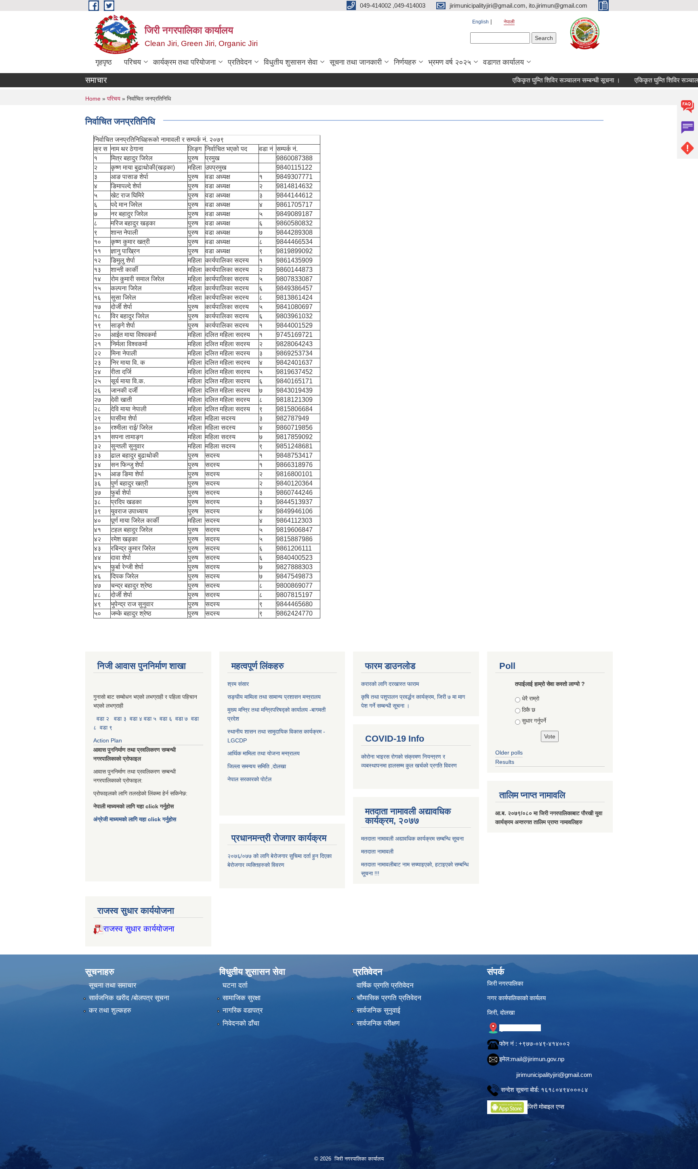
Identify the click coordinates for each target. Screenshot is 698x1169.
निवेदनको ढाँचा (241, 1023)
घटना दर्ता (235, 985)
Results (504, 762)
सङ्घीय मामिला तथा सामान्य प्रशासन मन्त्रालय (274, 697)
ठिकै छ (528, 709)
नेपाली (509, 22)
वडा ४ (137, 718)
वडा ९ (106, 727)
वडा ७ (181, 718)
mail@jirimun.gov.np (537, 1058)
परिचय (132, 62)
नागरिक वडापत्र (243, 1010)
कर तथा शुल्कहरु (110, 1010)
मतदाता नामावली (377, 851)
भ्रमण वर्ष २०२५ (449, 62)
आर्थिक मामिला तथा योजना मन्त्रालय (263, 753)
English (480, 22)
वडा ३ (120, 718)
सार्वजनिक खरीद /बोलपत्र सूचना (129, 998)
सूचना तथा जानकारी (356, 62)
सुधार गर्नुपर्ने (534, 720)
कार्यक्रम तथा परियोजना (184, 62)
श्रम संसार (238, 684)
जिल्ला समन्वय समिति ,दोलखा (257, 766)
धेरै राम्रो (530, 698)
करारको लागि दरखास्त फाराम (390, 684)
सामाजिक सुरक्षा (242, 998)
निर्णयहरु (405, 62)
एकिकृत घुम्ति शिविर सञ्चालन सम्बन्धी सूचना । (543, 80)
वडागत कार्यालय (503, 62)
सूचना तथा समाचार (112, 985)
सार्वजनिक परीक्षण (378, 1023)
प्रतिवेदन (240, 62)
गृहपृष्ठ (103, 62)
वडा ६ (166, 718)
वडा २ (103, 718)
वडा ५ (150, 718)
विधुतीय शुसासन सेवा (290, 62)
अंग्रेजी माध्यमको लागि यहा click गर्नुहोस (135, 819)
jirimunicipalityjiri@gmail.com (554, 1074)
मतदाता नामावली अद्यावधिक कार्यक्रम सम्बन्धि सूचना (412, 838)
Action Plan (108, 740)
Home (93, 98)
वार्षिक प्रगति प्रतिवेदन (385, 985)
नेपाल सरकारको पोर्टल (249, 779)
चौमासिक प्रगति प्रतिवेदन (389, 998)
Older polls (509, 752)
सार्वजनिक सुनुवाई (378, 1010)
